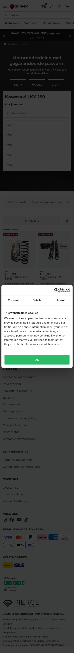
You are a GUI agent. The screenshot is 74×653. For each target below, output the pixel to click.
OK (37, 359)
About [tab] (61, 300)
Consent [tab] (13, 300)
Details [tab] (37, 300)
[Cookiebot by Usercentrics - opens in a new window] (54, 290)
